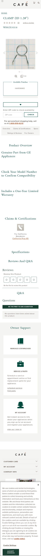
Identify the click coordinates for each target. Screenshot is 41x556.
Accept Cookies (11, 552)
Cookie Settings (9, 545)
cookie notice (19, 539)
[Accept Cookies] (38, 484)
